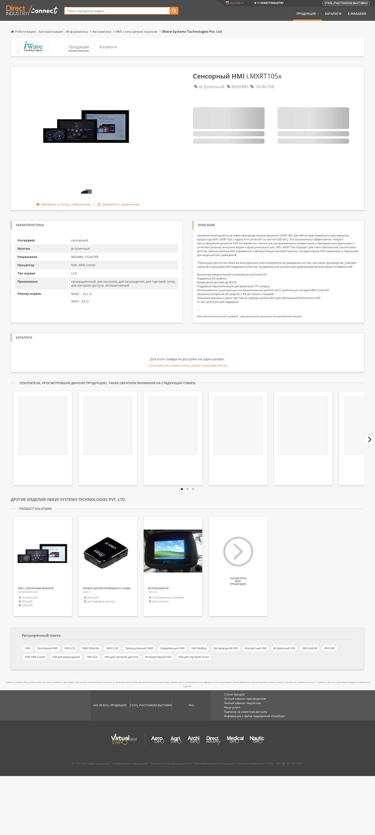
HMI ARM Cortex (35, 657)
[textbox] (117, 11)
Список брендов (234, 694)
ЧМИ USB (112, 648)
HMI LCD (69, 648)
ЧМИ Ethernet (90, 648)
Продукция (306, 14)
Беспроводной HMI (226, 648)
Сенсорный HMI (47, 648)
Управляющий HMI (172, 648)
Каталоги (333, 14)
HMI (27, 648)
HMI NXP (329, 648)
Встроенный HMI (284, 648)
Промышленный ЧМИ (139, 648)
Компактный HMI (255, 648)
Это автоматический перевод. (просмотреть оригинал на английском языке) (249, 316)
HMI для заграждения (66, 657)
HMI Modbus (199, 648)
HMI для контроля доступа (121, 657)
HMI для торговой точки (193, 657)
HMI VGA (92, 657)
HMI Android (309, 648)
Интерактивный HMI (158, 657)
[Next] (369, 439)
